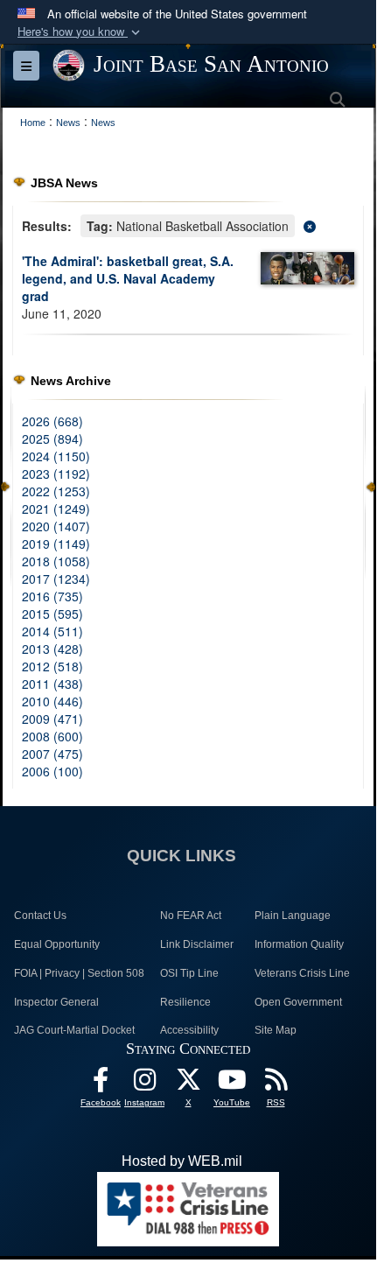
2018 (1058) (56, 561)
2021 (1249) (56, 508)
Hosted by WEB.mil (182, 1161)
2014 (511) (52, 631)
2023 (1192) (56, 473)
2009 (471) (52, 718)
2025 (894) (52, 438)
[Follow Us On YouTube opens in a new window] (232, 1084)
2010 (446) (52, 701)
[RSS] (275, 1084)
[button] (80, 32)
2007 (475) (52, 753)
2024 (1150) (56, 456)
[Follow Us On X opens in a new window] (188, 1084)
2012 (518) (52, 666)
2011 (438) (52, 683)
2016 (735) (52, 596)
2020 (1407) (56, 526)
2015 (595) (52, 613)
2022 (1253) (56, 491)
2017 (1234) (56, 578)
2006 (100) (52, 771)
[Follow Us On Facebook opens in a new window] (100, 1084)
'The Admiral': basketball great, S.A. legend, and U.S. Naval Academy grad (128, 278)
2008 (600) (52, 736)
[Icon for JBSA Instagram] (144, 1084)
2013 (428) (52, 648)
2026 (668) (52, 421)
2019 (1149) (56, 543)
